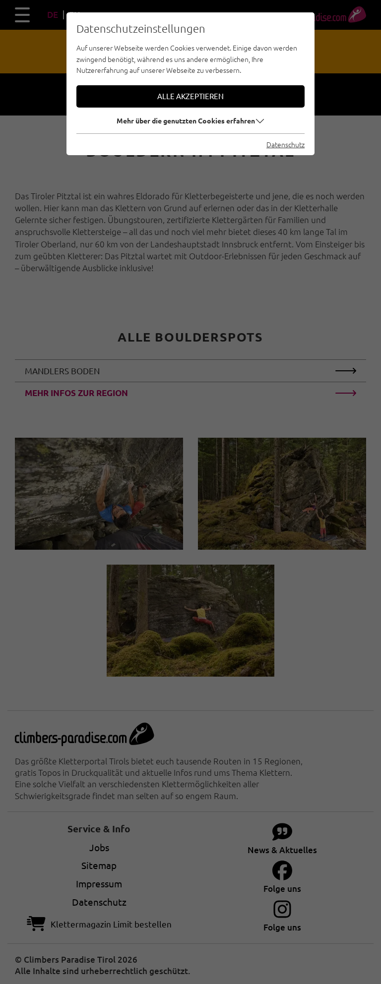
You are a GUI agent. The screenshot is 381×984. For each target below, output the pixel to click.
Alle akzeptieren (190, 96)
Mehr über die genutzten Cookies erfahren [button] (186, 120)
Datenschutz (285, 144)
